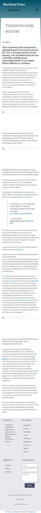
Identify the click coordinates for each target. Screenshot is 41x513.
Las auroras (6, 276)
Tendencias (27, 438)
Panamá (26, 452)
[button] (37, 9)
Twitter (7, 468)
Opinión (25, 448)
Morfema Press (14, 4)
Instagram (8, 472)
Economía (26, 445)
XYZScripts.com (31, 512)
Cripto (25, 435)
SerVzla (25, 428)
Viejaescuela (27, 442)
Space (7, 42)
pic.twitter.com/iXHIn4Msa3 (21, 213)
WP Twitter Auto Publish (12, 512)
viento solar (13, 281)
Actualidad (26, 425)
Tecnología (26, 432)
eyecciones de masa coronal (24, 300)
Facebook (8, 465)
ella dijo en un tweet (23, 197)
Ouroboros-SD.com (20, 504)
